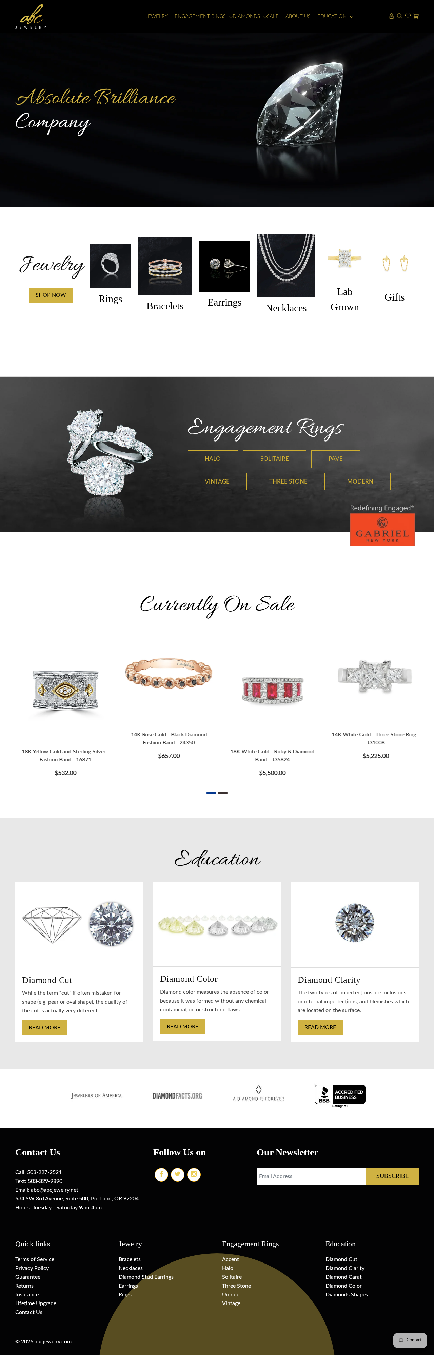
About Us (298, 16)
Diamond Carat (344, 1277)
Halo (213, 459)
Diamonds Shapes (347, 1294)
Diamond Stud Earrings (146, 1277)
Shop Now (51, 295)
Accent (230, 1259)
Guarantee (27, 1277)
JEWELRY (157, 16)
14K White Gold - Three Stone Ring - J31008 (372, 738)
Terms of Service (34, 1259)
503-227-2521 (44, 1172)
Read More (44, 1027)
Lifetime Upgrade (35, 1303)
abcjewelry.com (53, 1341)
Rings (125, 1294)
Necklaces (131, 1268)
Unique (230, 1294)
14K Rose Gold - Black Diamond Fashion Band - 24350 (165, 738)
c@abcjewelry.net (57, 1190)
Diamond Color (344, 1286)
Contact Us (28, 1312)
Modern (360, 482)
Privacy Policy (32, 1268)
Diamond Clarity (345, 1268)
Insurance (27, 1294)
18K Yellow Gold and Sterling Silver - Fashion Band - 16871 (61, 755)
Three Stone (288, 482)
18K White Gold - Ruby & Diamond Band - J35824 (269, 755)
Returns (24, 1286)
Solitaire (274, 459)
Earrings (128, 1286)
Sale (273, 16)
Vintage (217, 482)
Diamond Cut (341, 1259)
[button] (200, 17)
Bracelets (130, 1259)
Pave (336, 459)
